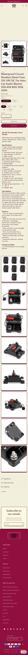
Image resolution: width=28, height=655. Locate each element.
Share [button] (4, 491)
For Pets (5, 609)
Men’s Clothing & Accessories (10, 587)
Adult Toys (5, 613)
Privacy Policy (6, 567)
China (14, 100)
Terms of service (14, 651)
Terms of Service (7, 577)
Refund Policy (6, 571)
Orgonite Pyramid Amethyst (9, 593)
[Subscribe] (22, 524)
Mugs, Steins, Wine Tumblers (10, 603)
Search (4, 548)
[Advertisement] (14, 24)
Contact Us (5, 555)
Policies (5, 558)
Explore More (6, 619)
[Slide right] (17, 69)
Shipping (2, 95)
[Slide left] (10, 69)
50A (4, 106)
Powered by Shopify (14, 649)
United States (6, 100)
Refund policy (21, 649)
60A (9, 106)
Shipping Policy (6, 574)
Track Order (6, 552)
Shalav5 (8, 649)
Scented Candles (7, 596)
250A (10, 109)
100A (22, 107)
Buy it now (14, 125)
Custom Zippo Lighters (8, 606)
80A (16, 107)
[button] (1, 5)
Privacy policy (7, 651)
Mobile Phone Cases (8, 600)
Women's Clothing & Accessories (11, 590)
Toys (4, 616)
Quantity (3, 113)
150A (5, 110)
